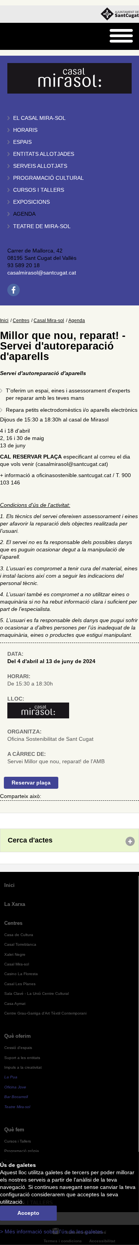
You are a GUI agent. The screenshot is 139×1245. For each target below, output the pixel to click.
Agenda (24, 214)
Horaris (25, 130)
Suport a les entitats (22, 1058)
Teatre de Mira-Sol (42, 226)
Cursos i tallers (38, 190)
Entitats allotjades (43, 154)
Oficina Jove (15, 1087)
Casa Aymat (14, 1003)
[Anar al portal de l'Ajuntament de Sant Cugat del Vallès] (119, 14)
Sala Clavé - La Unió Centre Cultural (36, 993)
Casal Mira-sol (49, 320)
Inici (4, 320)
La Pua (10, 1077)
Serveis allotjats (40, 166)
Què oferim (17, 1036)
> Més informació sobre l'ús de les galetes (51, 1232)
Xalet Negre (14, 954)
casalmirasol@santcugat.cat (41, 273)
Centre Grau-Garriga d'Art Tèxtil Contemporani (45, 1013)
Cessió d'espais (18, 1047)
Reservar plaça (31, 783)
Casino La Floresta (21, 974)
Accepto (28, 1213)
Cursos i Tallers (17, 1141)
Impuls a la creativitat (23, 1067)
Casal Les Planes (20, 984)
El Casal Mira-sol (39, 118)
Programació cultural (48, 178)
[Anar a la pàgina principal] (25, 36)
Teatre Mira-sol (17, 1107)
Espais (22, 142)
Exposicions (31, 202)
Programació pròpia (21, 1151)
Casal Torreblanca (20, 944)
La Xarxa (14, 904)
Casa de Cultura (18, 935)
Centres (21, 320)
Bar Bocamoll (16, 1097)
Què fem (14, 1129)
